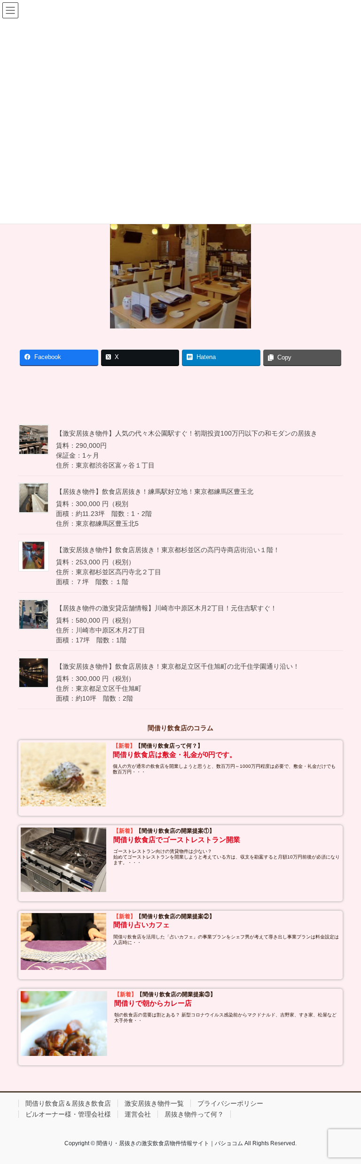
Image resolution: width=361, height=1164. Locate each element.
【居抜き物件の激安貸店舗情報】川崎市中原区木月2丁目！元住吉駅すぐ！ (166, 608)
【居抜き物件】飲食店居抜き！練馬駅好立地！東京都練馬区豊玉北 (154, 491)
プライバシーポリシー (230, 1103)
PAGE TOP (344, 1120)
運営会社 (138, 1114)
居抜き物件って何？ (194, 1114)
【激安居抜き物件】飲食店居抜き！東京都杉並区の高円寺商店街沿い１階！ (168, 550)
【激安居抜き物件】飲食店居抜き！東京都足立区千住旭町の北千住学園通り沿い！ (177, 666)
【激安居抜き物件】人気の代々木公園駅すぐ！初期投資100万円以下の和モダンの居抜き (186, 433)
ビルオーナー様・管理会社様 (68, 1114)
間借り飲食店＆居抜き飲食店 (68, 1103)
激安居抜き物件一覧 (154, 1103)
